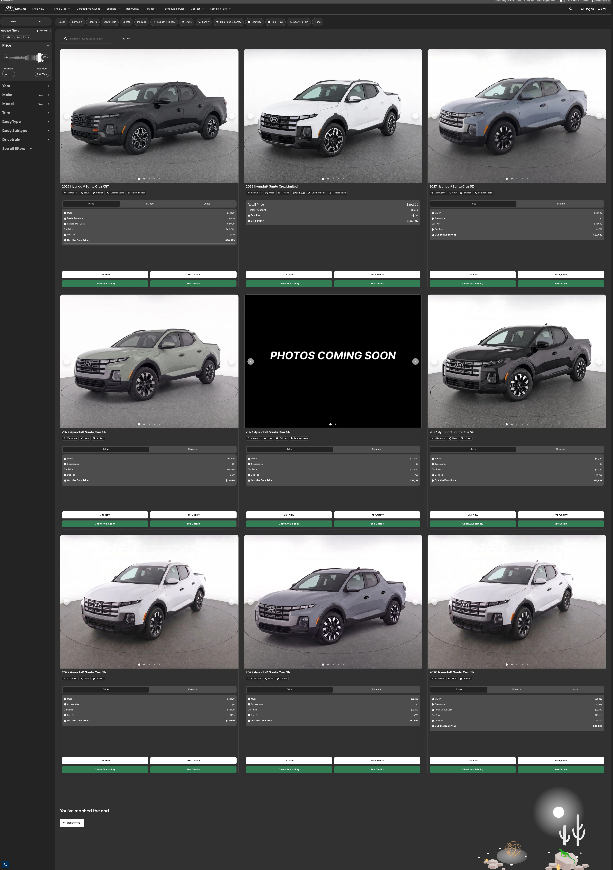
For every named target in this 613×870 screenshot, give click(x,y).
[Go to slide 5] (159, 179)
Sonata (126, 22)
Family (206, 22)
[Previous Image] (67, 116)
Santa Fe (77, 22)
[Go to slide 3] (149, 179)
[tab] (91, 204)
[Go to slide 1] (139, 179)
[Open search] (570, 9)
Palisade (141, 22)
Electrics (256, 22)
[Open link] (298, 193)
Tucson (61, 22)
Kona (318, 22)
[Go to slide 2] (144, 179)
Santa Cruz (110, 22)
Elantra (93, 22)
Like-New (277, 22)
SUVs (189, 22)
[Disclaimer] (65, 213)
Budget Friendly (166, 22)
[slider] (6, 57)
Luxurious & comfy (230, 22)
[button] (73, 116)
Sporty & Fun (300, 22)
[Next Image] (231, 116)
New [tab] (13, 21)
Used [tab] (38, 21)
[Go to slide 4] (154, 179)
